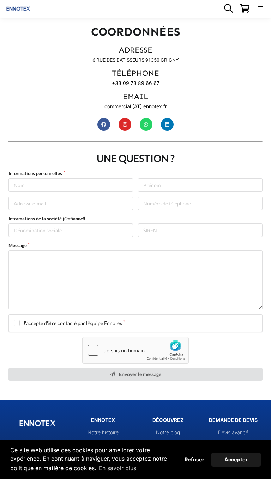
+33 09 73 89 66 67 (135, 83)
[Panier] (244, 8)
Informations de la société (46, 218)
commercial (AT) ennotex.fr (135, 106)
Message (17, 245)
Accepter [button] (236, 459)
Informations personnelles (35, 173)
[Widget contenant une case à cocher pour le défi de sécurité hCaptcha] (135, 350)
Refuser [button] (194, 459)
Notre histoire (103, 432)
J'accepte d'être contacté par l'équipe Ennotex (72, 323)
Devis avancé (233, 432)
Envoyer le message (139, 374)
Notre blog (168, 432)
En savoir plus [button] (117, 468)
